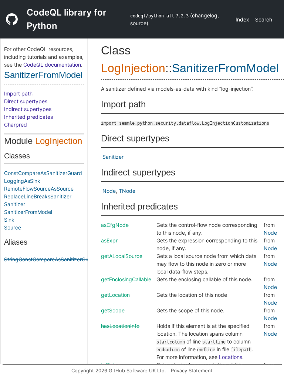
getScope (113, 310)
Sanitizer (14, 204)
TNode (127, 191)
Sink (9, 220)
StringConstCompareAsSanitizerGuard (50, 259)
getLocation (115, 295)
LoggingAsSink (22, 181)
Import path (18, 93)
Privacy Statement (192, 370)
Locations (230, 357)
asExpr (109, 240)
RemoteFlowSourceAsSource (39, 188)
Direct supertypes (25, 101)
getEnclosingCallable (126, 279)
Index (242, 19)
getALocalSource (121, 256)
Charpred (15, 124)
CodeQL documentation (52, 64)
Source (12, 227)
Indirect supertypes (27, 109)
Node (109, 191)
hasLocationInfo (120, 326)
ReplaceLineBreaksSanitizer (37, 196)
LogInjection (58, 141)
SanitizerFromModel (43, 75)
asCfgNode (115, 225)
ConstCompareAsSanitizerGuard (43, 173)
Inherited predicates (28, 117)
